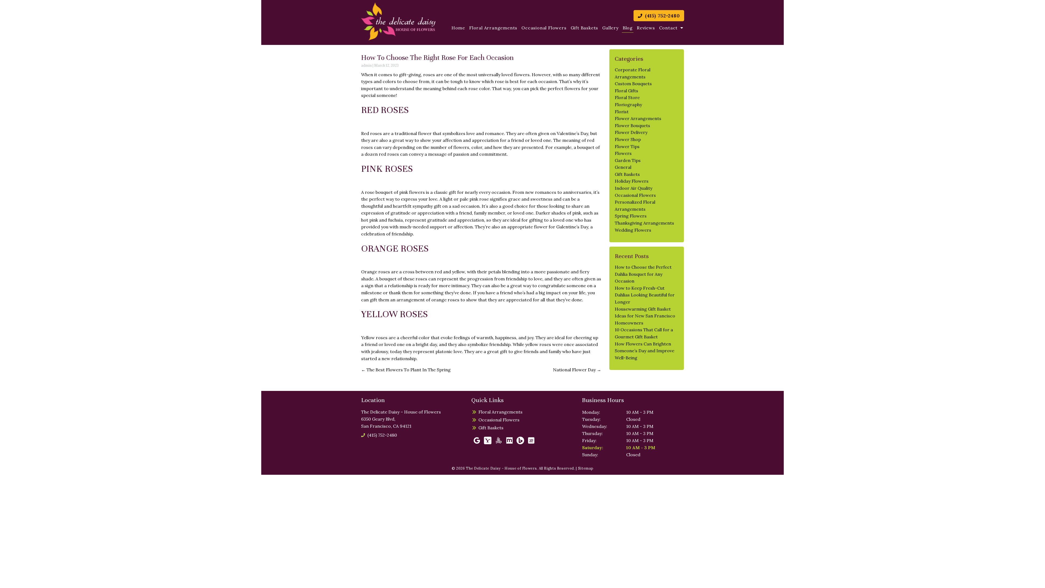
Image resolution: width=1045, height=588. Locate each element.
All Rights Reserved (556, 468)
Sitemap (586, 468)
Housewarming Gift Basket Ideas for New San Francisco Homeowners (645, 316)
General (623, 167)
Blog (628, 27)
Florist (622, 111)
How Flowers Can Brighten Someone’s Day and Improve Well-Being (644, 350)
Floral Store (627, 97)
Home (458, 27)
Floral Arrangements (493, 27)
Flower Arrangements (638, 118)
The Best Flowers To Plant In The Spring (406, 369)
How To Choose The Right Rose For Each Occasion (437, 57)
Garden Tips (628, 160)
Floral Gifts (626, 90)
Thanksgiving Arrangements (644, 223)
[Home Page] (398, 21)
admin (366, 65)
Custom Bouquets (633, 83)
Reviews (646, 27)
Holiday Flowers (631, 181)
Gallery (610, 27)
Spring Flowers (631, 216)
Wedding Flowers (633, 230)
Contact (668, 27)
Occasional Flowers (543, 27)
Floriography (628, 104)
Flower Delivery (631, 132)
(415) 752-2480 (661, 16)
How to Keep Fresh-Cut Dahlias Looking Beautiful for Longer (645, 295)
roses (429, 74)
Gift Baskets (584, 27)
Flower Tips (627, 146)
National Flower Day (577, 369)
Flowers (623, 153)
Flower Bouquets (632, 125)
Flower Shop (628, 139)
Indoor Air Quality (633, 188)
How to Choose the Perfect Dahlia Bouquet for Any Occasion (643, 274)
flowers (572, 88)
